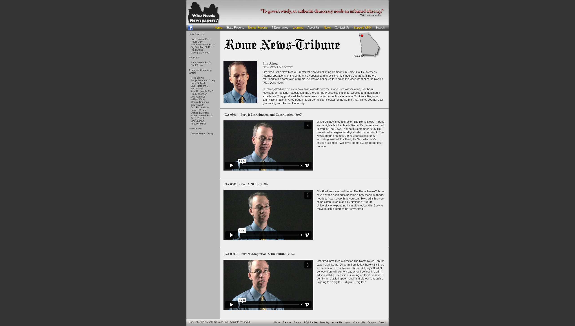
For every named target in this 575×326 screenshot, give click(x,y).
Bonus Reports (258, 27)
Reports (287, 322)
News (327, 27)
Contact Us (342, 27)
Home (218, 27)
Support (372, 322)
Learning (297, 27)
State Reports (235, 27)
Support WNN (362, 27)
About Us (313, 27)
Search (380, 27)
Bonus (297, 322)
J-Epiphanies (280, 27)
